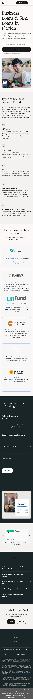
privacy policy (14, 697)
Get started (7, 471)
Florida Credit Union (9, 258)
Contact (21, 622)
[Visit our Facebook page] (26, 649)
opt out (26, 697)
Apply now (22, 3)
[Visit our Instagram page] (28, 649)
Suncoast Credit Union (14, 379)
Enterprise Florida (10, 283)
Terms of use (5, 654)
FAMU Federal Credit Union (12, 330)
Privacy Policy (22, 672)
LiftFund (7, 307)
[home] (9, 3)
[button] (30, 3)
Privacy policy (12, 654)
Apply (11, 622)
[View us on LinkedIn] (30, 649)
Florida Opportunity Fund (15, 357)
